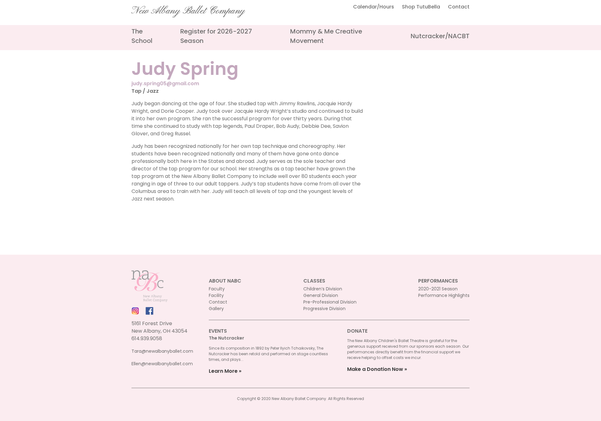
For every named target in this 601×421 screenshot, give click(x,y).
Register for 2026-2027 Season (216, 36)
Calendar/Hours (373, 6)
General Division (320, 295)
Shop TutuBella (421, 6)
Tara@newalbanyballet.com (162, 351)
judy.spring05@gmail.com (165, 83)
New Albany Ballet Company (188, 11)
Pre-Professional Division (330, 302)
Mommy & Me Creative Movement (326, 36)
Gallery (216, 308)
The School (141, 36)
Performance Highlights (444, 295)
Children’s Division (322, 289)
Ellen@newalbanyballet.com (162, 364)
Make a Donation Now (375, 369)
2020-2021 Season (438, 289)
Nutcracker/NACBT (440, 36)
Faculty (217, 289)
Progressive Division (324, 308)
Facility (216, 295)
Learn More (223, 371)
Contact (459, 6)
